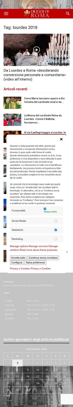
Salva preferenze (35, 262)
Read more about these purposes (38, 249)
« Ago (7, 395)
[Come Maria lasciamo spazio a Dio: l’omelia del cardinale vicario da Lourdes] (12, 103)
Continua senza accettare (43, 257)
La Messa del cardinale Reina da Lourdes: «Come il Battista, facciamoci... (43, 119)
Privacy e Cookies (20, 268)
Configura (16, 262)
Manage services (38, 246)
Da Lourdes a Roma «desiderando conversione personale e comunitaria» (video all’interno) (35, 74)
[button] (61, 139)
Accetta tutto (18, 257)
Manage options (19, 246)
